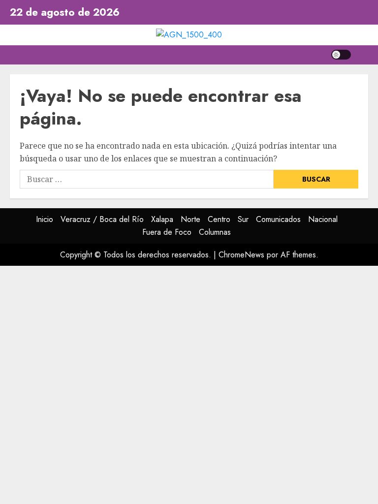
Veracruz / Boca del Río (102, 219)
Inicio (44, 219)
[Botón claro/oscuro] (341, 55)
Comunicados (278, 219)
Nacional (323, 219)
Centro (219, 219)
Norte (190, 219)
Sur (243, 219)
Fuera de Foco (166, 232)
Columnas (215, 232)
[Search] (362, 54)
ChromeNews (241, 254)
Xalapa (162, 219)
